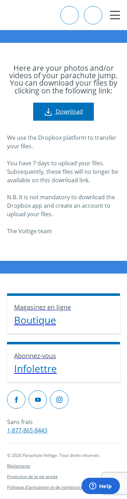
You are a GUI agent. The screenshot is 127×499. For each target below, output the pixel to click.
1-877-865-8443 (27, 430)
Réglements (18, 466)
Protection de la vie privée (32, 477)
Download (68, 111)
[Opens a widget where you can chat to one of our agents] (100, 486)
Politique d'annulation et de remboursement (50, 487)
